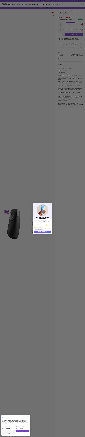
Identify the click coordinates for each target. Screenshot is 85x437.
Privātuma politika (25, 416)
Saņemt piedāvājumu (42, 231)
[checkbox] (3, 426)
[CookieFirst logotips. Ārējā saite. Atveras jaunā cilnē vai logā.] (2, 417)
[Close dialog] (51, 204)
